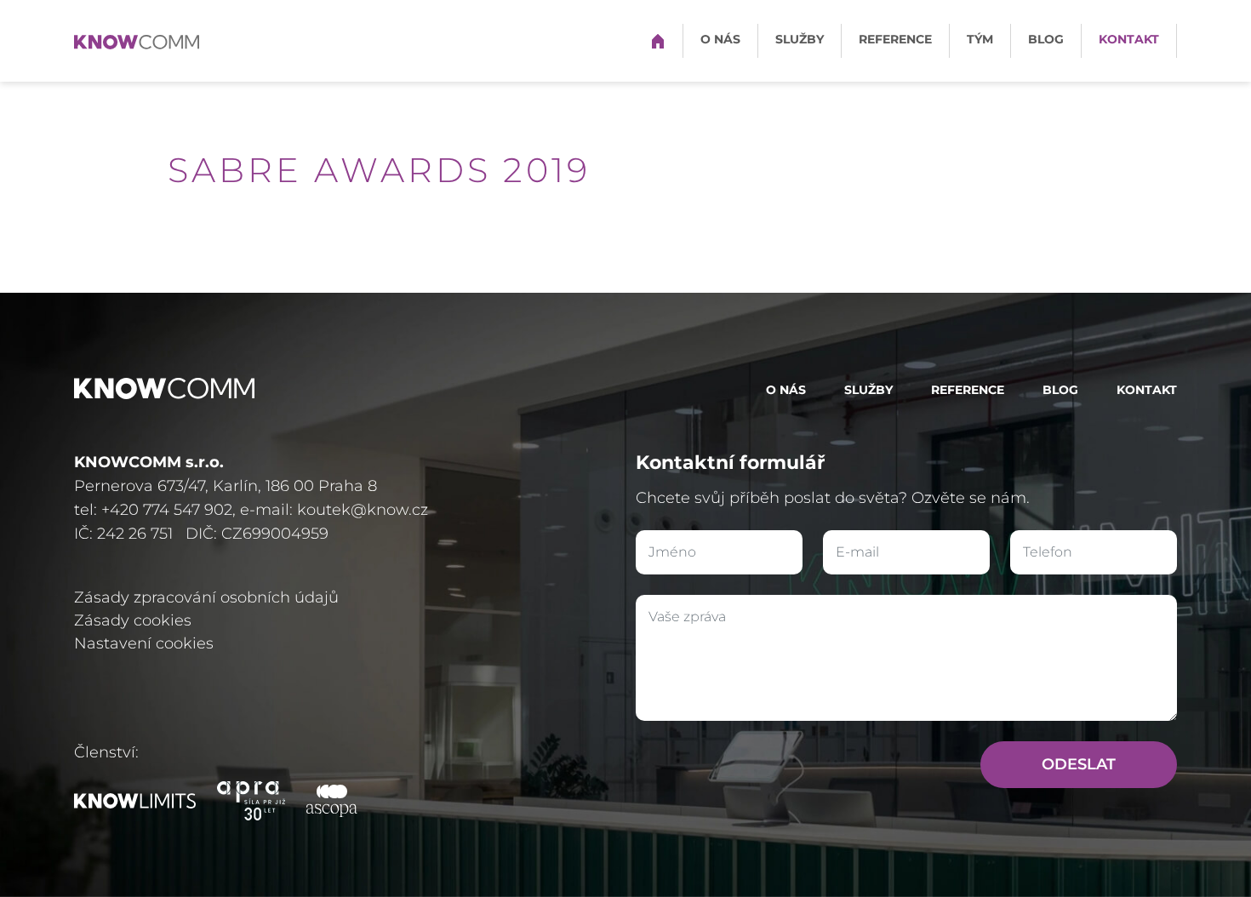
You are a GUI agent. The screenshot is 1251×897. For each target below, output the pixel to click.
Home (657, 39)
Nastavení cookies (144, 643)
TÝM (980, 39)
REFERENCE (895, 39)
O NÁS (720, 39)
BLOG (1046, 39)
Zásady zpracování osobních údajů (206, 597)
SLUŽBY (799, 39)
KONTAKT (1129, 39)
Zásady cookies (132, 620)
